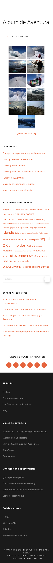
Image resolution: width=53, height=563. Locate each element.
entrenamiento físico (20, 224)
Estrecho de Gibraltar (34, 224)
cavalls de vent (34, 220)
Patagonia (7, 251)
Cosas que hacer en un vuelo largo (19, 484)
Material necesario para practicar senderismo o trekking (26, 334)
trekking (45, 267)
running (5, 256)
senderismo (41, 256)
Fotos (6, 37)
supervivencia (13, 267)
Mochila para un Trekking (15, 438)
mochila (16, 240)
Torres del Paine (32, 267)
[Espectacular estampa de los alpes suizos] (17, 52)
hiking (31, 228)
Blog (5, 411)
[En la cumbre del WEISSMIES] (35, 80)
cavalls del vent (23, 220)
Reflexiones (39, 251)
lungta (46, 233)
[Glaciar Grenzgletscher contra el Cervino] (35, 66)
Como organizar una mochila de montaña (23, 490)
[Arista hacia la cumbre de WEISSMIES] (17, 80)
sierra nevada (20, 261)
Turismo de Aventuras (13, 178)
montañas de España (29, 239)
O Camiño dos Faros (19, 246)
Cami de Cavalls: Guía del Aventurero (21, 444)
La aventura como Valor (28, 233)
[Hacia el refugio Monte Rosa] (35, 108)
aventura (28, 210)
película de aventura (19, 251)
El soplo (13, 6)
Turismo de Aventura (13, 398)
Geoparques (23, 227)
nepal (44, 239)
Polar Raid (7, 529)
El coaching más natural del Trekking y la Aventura (22, 317)
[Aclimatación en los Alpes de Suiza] (35, 52)
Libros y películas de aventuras (18, 160)
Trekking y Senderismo (14, 166)
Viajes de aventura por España (18, 190)
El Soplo (28, 550)
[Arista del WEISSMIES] (17, 94)
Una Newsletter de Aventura (17, 404)
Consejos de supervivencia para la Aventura (24, 153)
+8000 (6, 517)
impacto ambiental (39, 228)
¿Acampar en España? (13, 478)
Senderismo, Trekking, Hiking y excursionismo (25, 432)
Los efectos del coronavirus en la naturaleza (24, 310)
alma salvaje (15, 209)
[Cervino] (26, 121)
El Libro (6, 392)
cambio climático (37, 210)
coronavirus (8, 223)
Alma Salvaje (9, 450)
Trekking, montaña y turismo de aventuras (24, 172)
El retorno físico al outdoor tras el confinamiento (19, 301)
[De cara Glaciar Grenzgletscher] (35, 94)
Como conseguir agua (13, 496)
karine (17, 233)
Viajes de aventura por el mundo (19, 184)
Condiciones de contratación (26, 558)
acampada (6, 210)
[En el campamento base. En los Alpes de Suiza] (17, 66)
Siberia (7, 261)
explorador (45, 224)
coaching (42, 220)
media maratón (8, 240)
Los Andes (39, 233)
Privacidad (28, 555)
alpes (22, 210)
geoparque (13, 228)
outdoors (39, 246)
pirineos (29, 251)
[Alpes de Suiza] (17, 108)
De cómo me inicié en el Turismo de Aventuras (25, 326)
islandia (9, 233)
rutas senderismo (22, 256)
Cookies (40, 555)
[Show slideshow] (26, 133)
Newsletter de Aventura (15, 536)
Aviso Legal (13, 555)
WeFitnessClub (10, 523)
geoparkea (6, 228)
